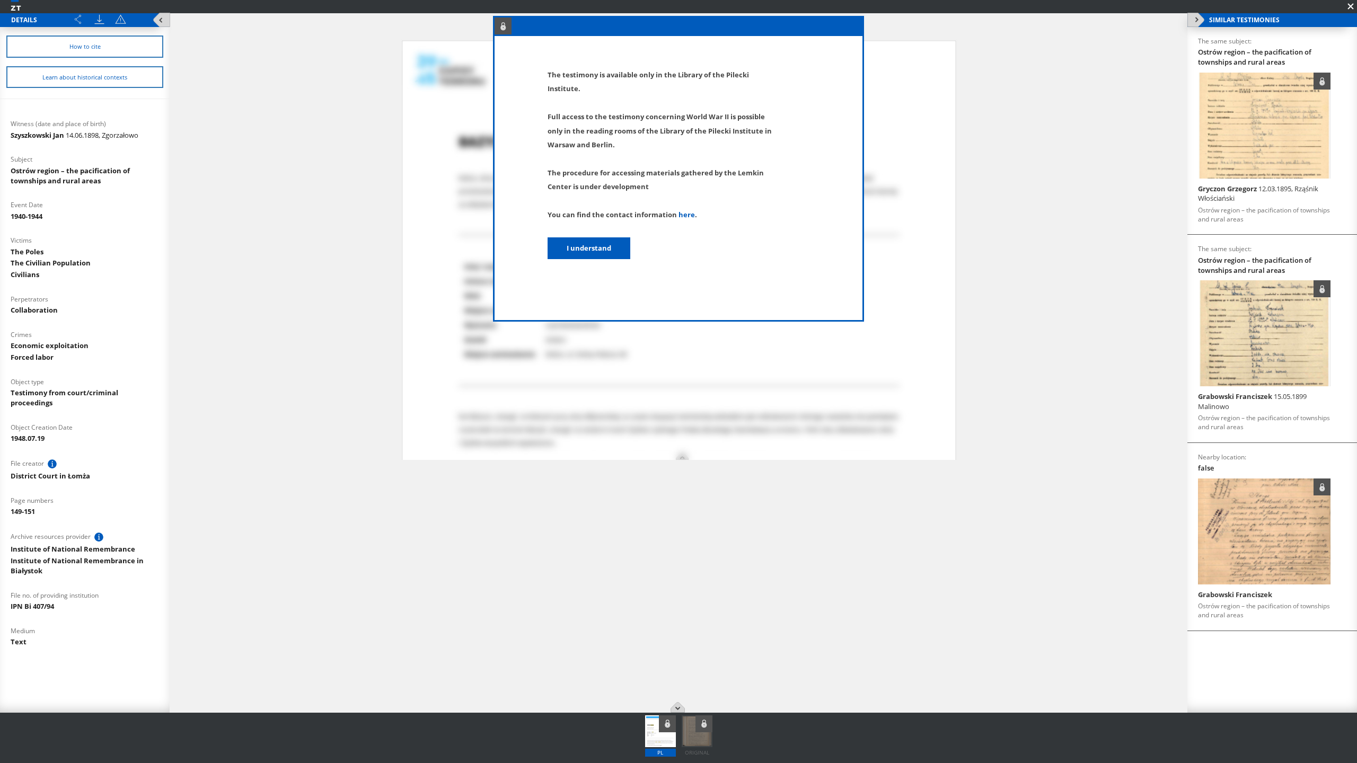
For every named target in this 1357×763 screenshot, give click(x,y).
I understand (589, 248)
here (686, 214)
